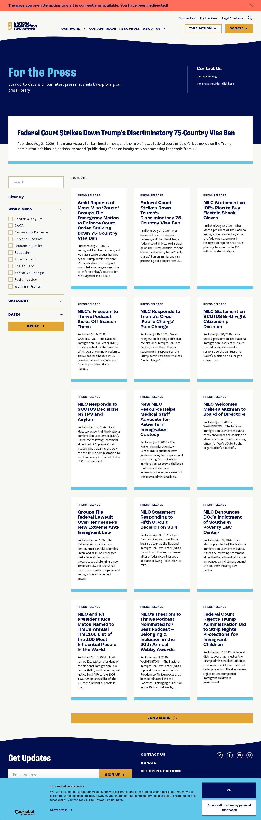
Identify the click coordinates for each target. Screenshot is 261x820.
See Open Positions (161, 771)
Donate (236, 28)
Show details (58, 810)
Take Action (200, 28)
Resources (129, 28)
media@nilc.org (207, 76)
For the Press (208, 18)
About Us (152, 28)
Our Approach (103, 28)
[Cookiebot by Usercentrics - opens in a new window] (24, 812)
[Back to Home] (22, 28)
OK (229, 790)
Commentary (187, 18)
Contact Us (153, 755)
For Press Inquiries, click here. (215, 83)
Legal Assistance (232, 18)
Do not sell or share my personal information (229, 807)
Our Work (71, 28)
